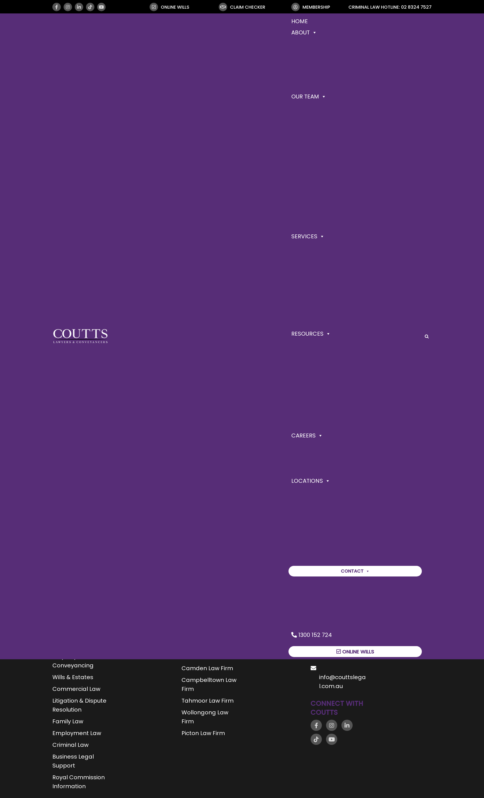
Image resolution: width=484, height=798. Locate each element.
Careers (303, 435)
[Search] (427, 336)
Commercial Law (76, 689)
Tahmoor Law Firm (208, 701)
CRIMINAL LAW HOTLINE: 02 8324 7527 (390, 7)
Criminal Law (70, 745)
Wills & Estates (72, 677)
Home (299, 21)
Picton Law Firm (203, 733)
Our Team (305, 96)
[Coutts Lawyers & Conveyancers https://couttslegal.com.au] (80, 336)
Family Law (67, 721)
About (300, 32)
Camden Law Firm (207, 668)
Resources (307, 334)
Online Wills (357, 651)
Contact (352, 571)
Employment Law (76, 733)
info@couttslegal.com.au (342, 681)
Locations (307, 481)
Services (304, 236)
